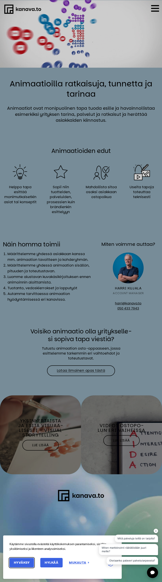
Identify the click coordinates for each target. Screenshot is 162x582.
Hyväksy (22, 562)
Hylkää (51, 562)
